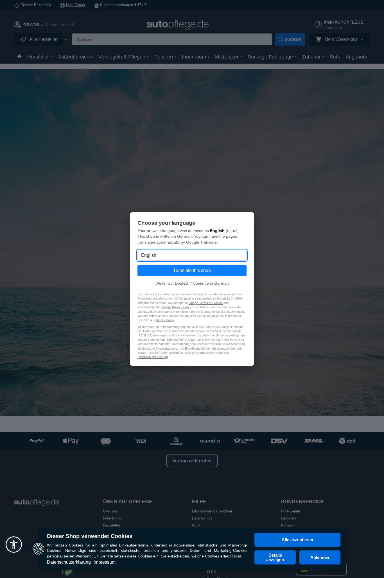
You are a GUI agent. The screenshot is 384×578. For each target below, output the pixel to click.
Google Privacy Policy (176, 307)
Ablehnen (319, 557)
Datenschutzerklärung (69, 562)
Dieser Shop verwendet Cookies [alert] (89, 536)
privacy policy (164, 320)
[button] (14, 544)
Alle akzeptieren (297, 539)
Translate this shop (192, 270)
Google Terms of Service (206, 303)
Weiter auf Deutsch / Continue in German (192, 283)
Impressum (105, 562)
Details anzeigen (275, 557)
